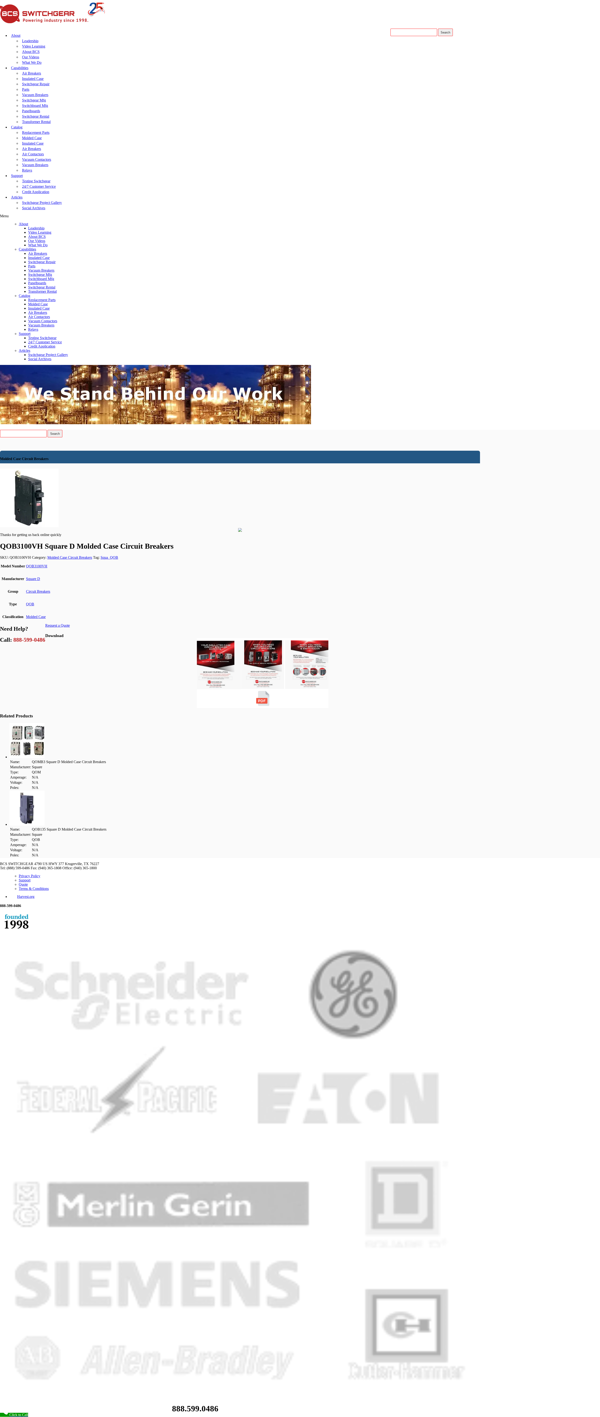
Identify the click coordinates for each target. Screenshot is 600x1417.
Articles (16, 197)
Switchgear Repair (35, 84)
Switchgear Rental (35, 116)
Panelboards (31, 111)
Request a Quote (57, 625)
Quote (23, 884)
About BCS (31, 52)
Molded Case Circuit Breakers (69, 557)
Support (17, 176)
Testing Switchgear (36, 181)
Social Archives (33, 208)
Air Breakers (31, 73)
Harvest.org (25, 897)
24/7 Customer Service (39, 186)
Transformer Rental (36, 122)
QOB (30, 604)
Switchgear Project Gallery (42, 203)
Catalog (16, 127)
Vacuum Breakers (35, 95)
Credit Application (35, 192)
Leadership (30, 41)
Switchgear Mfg (34, 100)
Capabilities (19, 68)
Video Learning (33, 46)
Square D (33, 579)
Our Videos (30, 57)
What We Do (31, 62)
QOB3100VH (36, 566)
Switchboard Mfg (35, 106)
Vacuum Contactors (36, 159)
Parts (25, 89)
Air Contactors (33, 154)
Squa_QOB (109, 557)
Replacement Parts (35, 133)
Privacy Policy (29, 876)
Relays (27, 170)
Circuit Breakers (38, 591)
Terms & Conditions (34, 889)
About (15, 35)
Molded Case (32, 138)
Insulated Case (33, 79)
